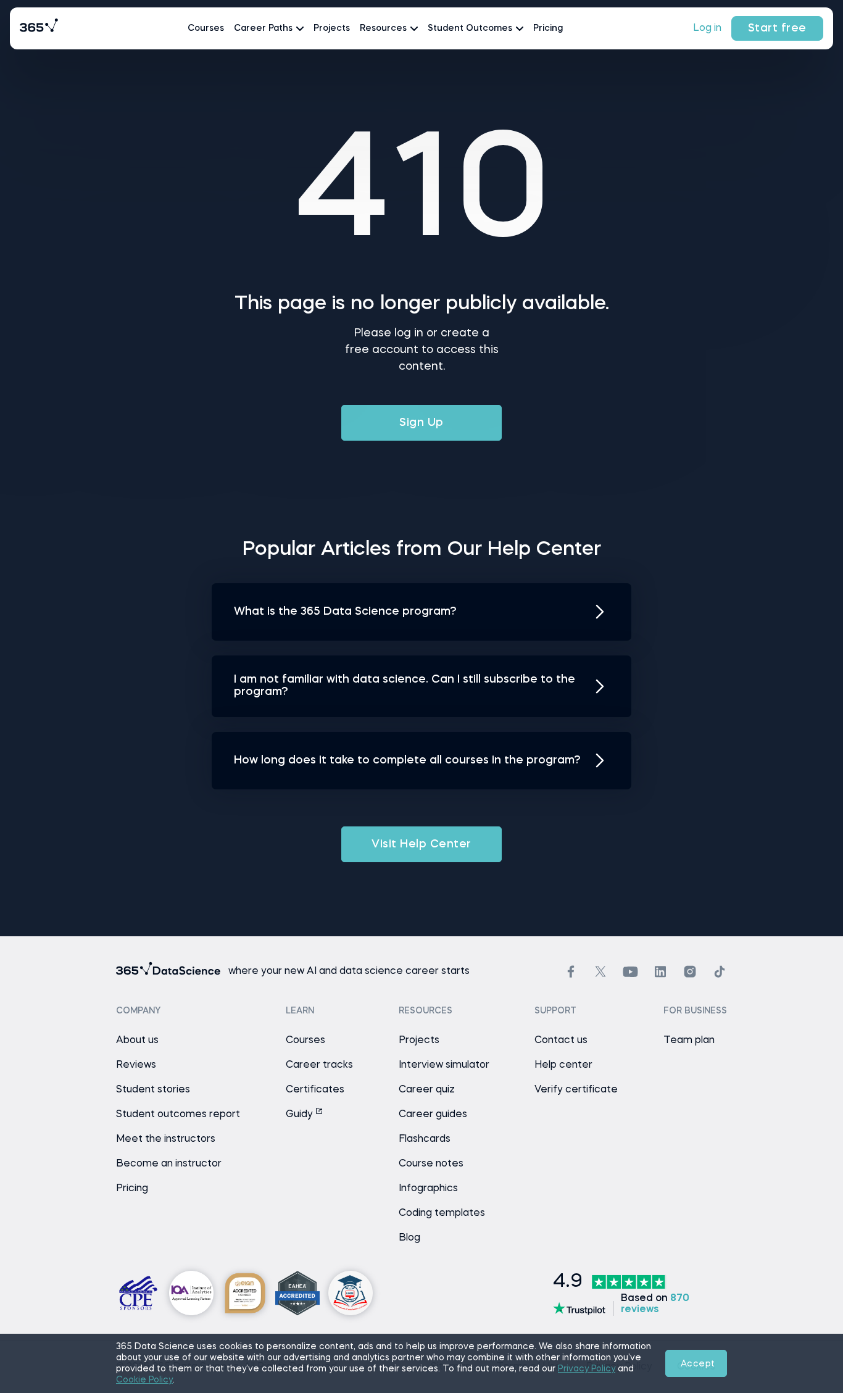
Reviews (136, 1065)
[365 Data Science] (39, 28)
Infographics (428, 1189)
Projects (332, 28)
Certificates (315, 1090)
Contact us (561, 1041)
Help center (563, 1065)
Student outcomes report (178, 1115)
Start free (777, 28)
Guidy (300, 1115)
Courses (206, 28)
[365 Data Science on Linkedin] (660, 971)
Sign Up (421, 422)
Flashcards (425, 1139)
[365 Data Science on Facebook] (570, 971)
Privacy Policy (586, 1369)
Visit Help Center (421, 844)
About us (137, 1041)
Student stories (153, 1090)
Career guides (433, 1115)
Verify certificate (576, 1090)
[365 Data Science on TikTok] (719, 971)
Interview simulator (444, 1065)
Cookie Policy (144, 1380)
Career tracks (319, 1065)
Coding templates (442, 1213)
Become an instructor (169, 1164)
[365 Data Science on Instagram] (690, 971)
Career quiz (427, 1090)
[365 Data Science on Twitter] (600, 971)
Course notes (431, 1164)
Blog (409, 1238)
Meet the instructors (165, 1139)
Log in (707, 28)
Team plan (689, 1041)
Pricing (548, 28)
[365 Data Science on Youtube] (630, 972)
